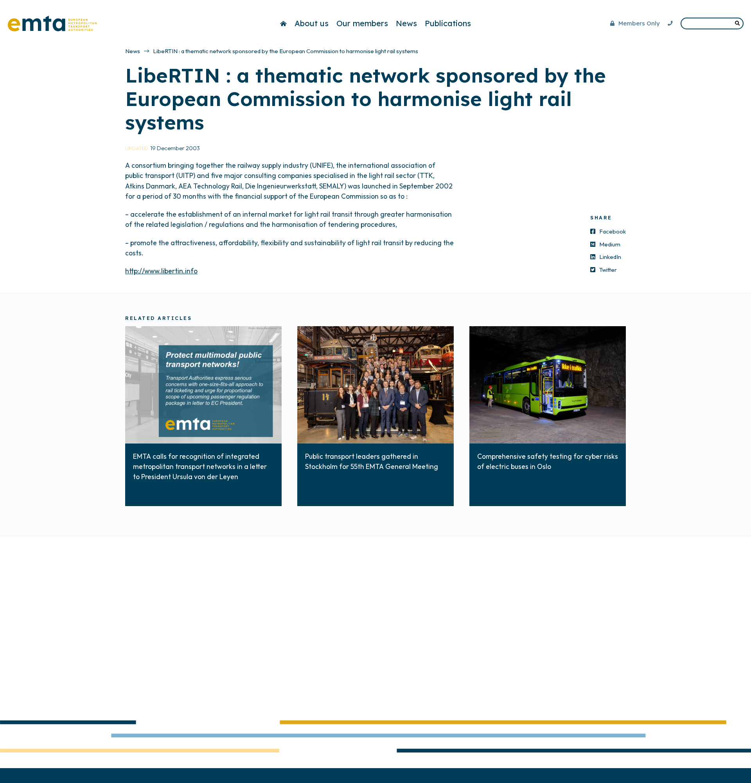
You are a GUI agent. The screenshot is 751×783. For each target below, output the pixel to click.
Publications (448, 23)
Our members (362, 23)
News (406, 23)
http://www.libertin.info (161, 270)
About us (312, 23)
